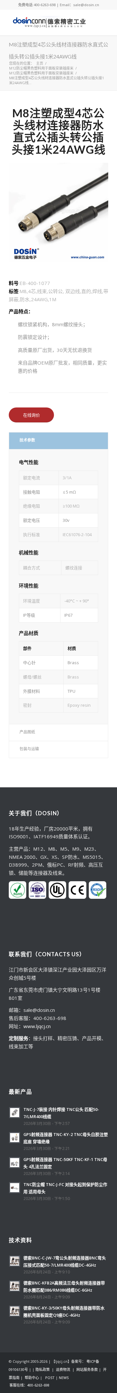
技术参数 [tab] (27, 440)
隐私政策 (42, 1369)
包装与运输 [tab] (29, 749)
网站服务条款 (87, 1369)
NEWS (64, 1377)
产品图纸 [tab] (27, 732)
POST (50, 1377)
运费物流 (63, 1369)
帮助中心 (32, 1377)
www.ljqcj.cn (37, 1026)
